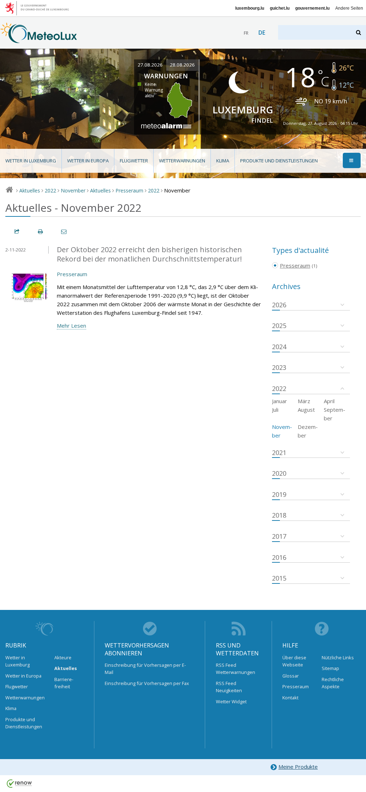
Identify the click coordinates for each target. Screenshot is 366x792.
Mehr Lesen (71, 325)
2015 (279, 578)
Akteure (62, 657)
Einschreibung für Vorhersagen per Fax (147, 683)
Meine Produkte (298, 766)
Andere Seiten (349, 8)
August (306, 409)
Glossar (290, 676)
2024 (279, 346)
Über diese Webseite (294, 661)
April (329, 401)
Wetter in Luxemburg (30, 160)
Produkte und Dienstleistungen (279, 160)
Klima (222, 160)
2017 (279, 536)
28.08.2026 (182, 65)
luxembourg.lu (249, 8)
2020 (279, 473)
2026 (279, 304)
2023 (279, 367)
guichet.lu (280, 8)
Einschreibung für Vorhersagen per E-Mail (145, 668)
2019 (279, 494)
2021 (279, 452)
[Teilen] (17, 231)
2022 (50, 190)
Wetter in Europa (88, 160)
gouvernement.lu (312, 8)
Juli (275, 409)
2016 (279, 557)
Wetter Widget (231, 701)
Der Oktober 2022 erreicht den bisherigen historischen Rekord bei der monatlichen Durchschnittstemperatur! (149, 254)
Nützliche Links (338, 657)
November (73, 190)
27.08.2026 (150, 65)
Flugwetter (134, 160)
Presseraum (129, 190)
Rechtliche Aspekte (333, 683)
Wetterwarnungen (182, 160)
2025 (279, 325)
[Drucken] (41, 231)
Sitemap (330, 668)
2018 (279, 515)
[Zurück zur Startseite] (39, 40)
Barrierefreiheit (63, 683)
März (304, 401)
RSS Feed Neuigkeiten (229, 687)
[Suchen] (359, 32)
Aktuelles (29, 190)
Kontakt (290, 697)
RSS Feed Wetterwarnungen (235, 668)
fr (246, 33)
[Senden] (64, 231)
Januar (279, 401)
